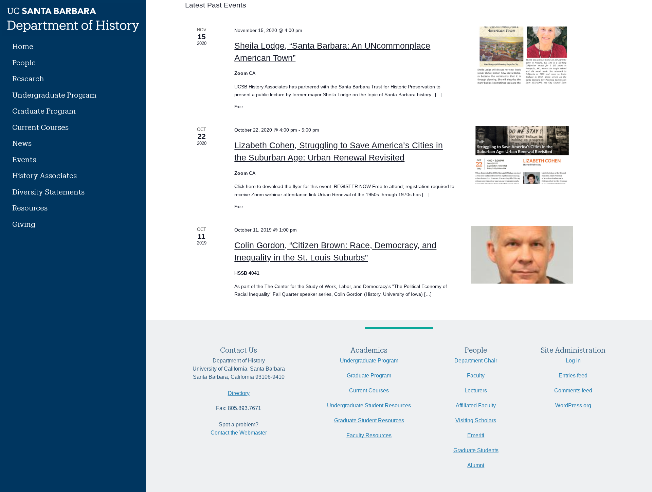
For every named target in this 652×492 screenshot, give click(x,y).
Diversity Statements (48, 191)
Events (24, 159)
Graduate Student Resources (369, 420)
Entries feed (573, 375)
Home (22, 46)
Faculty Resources (369, 435)
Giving (23, 224)
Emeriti (475, 435)
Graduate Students (476, 450)
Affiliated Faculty (476, 405)
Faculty (476, 375)
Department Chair (475, 360)
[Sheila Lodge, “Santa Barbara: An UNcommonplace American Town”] (534, 55)
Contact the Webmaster (239, 433)
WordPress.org (573, 405)
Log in (573, 360)
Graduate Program (44, 110)
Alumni (475, 465)
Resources (30, 207)
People (24, 62)
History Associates (44, 175)
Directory (239, 393)
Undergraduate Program (54, 94)
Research (28, 78)
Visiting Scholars (475, 420)
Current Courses (40, 127)
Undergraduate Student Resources (369, 405)
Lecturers (476, 390)
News (22, 143)
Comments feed (573, 390)
